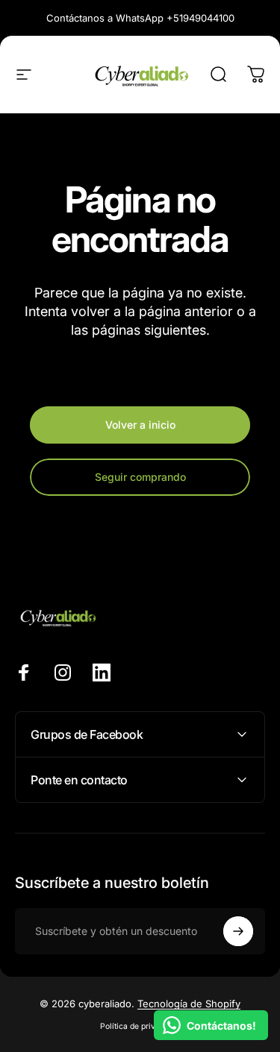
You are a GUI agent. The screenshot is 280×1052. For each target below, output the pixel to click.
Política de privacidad (140, 1026)
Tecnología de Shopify (188, 1004)
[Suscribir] (238, 931)
